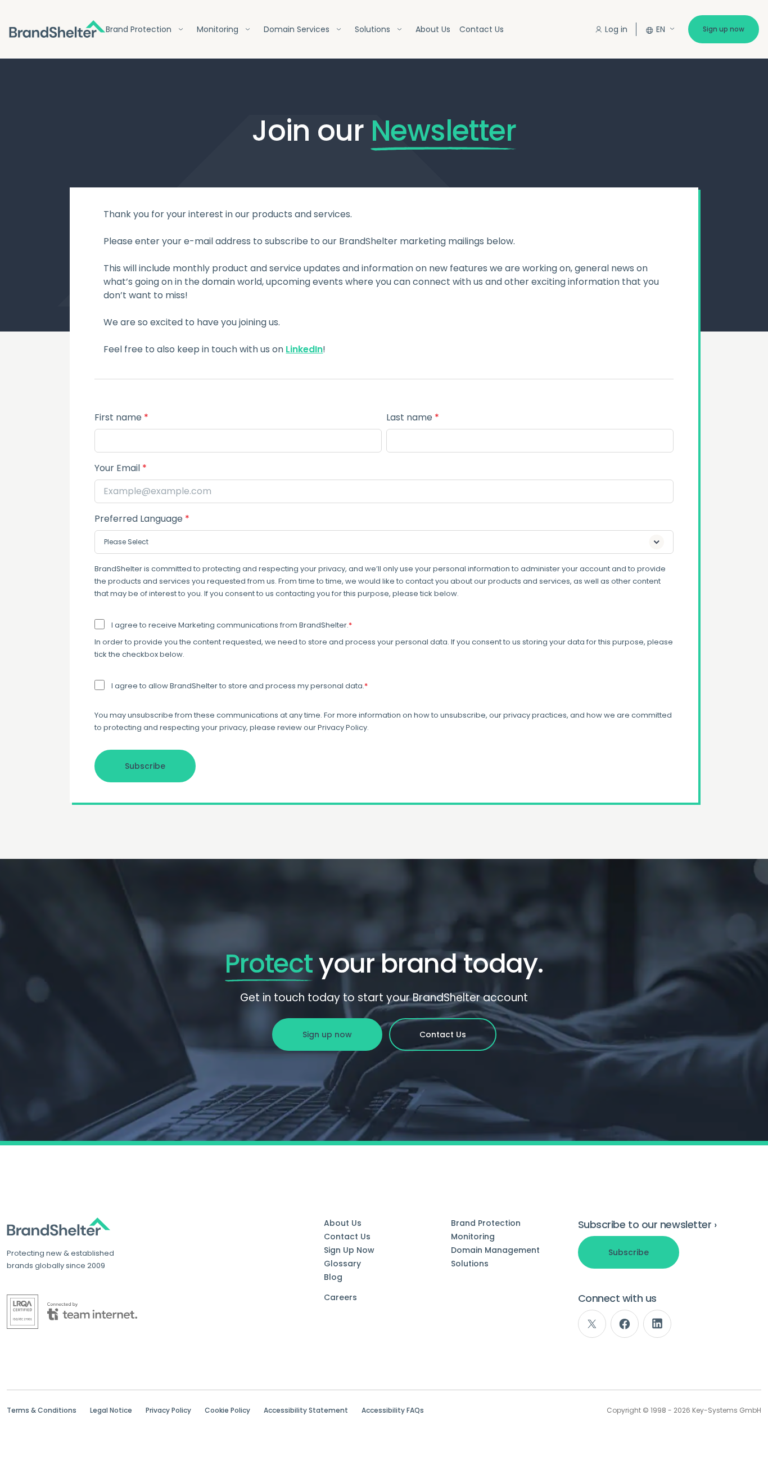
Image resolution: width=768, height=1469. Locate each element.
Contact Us (481, 29)
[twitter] (592, 1324)
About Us (432, 29)
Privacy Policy (168, 1410)
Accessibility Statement (306, 1410)
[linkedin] (657, 1324)
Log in (616, 29)
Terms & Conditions (41, 1410)
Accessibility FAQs (393, 1410)
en (660, 29)
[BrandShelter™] (57, 29)
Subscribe (628, 1252)
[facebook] (625, 1324)
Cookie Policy (227, 1410)
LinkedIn (304, 349)
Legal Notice (111, 1410)
